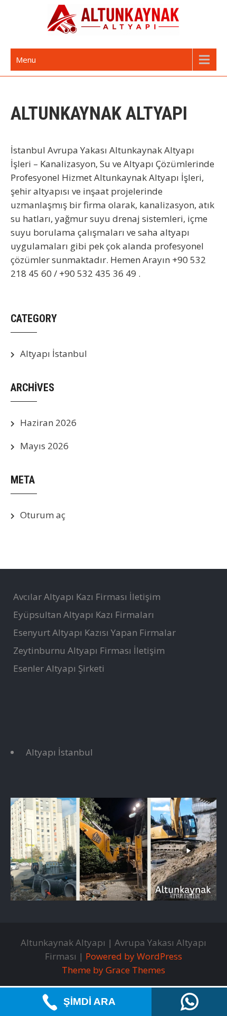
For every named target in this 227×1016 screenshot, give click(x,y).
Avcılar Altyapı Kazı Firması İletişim (86, 597)
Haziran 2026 (48, 423)
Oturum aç (42, 515)
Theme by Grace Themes (113, 970)
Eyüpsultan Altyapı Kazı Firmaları (83, 614)
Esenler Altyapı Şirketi (59, 668)
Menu (26, 59)
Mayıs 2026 (44, 446)
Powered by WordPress (134, 956)
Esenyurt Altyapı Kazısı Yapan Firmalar (94, 632)
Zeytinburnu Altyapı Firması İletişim (89, 650)
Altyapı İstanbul (53, 353)
